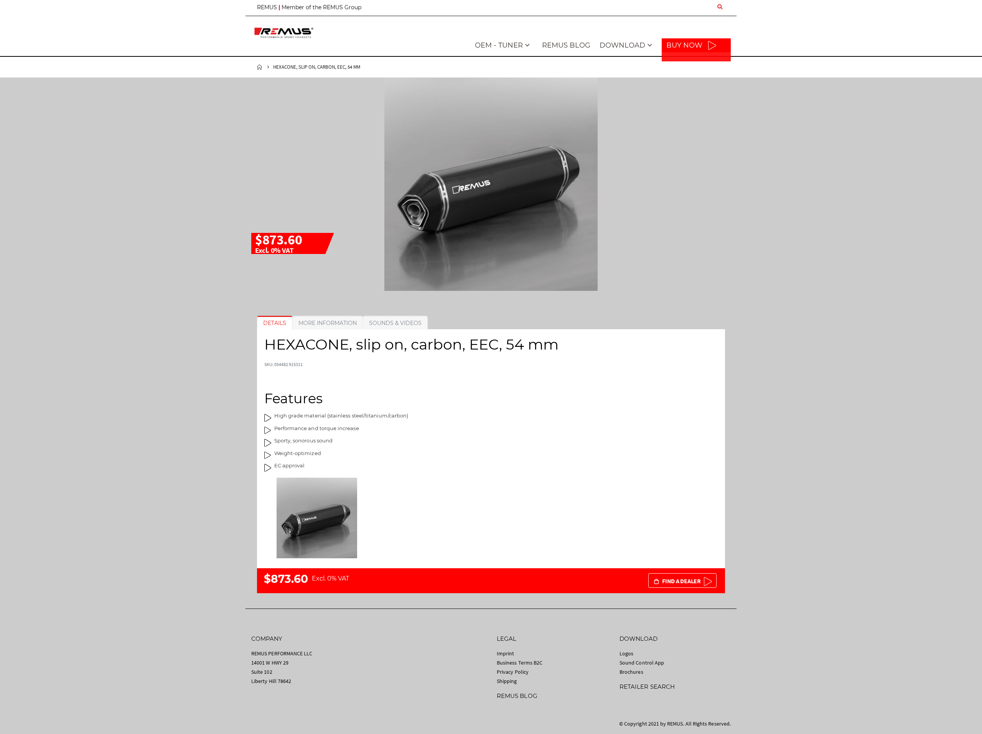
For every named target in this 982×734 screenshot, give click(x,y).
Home (259, 67)
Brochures (631, 671)
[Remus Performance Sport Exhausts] (283, 33)
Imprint (505, 653)
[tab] (274, 323)
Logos (626, 653)
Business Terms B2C (519, 662)
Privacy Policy (513, 671)
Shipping (507, 681)
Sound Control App (642, 662)
